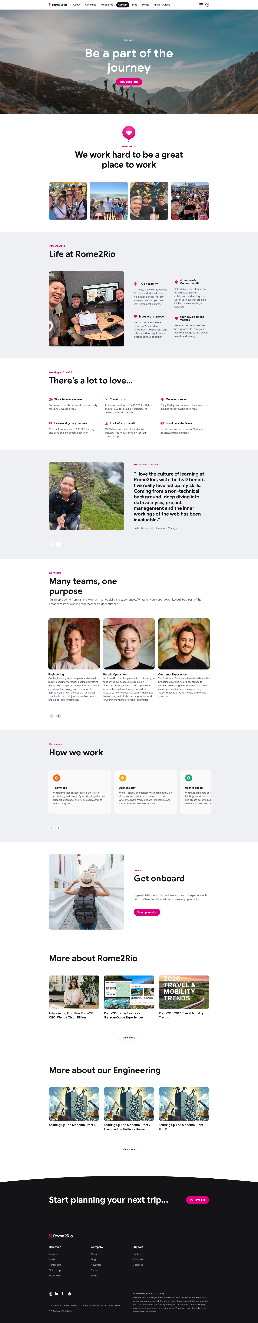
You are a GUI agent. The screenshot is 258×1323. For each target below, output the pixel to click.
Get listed (138, 1264)
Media (145, 4)
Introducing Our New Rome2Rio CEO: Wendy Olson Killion (72, 1015)
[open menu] (201, 4)
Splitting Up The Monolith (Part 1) (72, 1125)
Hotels (52, 1259)
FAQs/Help (55, 1275)
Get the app (55, 1270)
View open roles (129, 81)
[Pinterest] (69, 1294)
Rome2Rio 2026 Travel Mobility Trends (181, 1015)
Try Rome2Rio (197, 1199)
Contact (137, 1254)
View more (129, 1037)
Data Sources (55, 1305)
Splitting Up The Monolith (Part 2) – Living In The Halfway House (129, 1127)
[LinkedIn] (57, 1294)
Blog (134, 4)
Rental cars (55, 1264)
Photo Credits (70, 1305)
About (76, 4)
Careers (123, 4)
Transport (54, 1254)
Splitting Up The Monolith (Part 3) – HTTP (184, 1127)
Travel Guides (162, 4)
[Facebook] (63, 1294)
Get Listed (107, 4)
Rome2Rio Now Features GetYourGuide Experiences (123, 1015)
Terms (104, 1305)
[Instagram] (51, 1294)
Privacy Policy (115, 1305)
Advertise (90, 4)
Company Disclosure (89, 1305)
